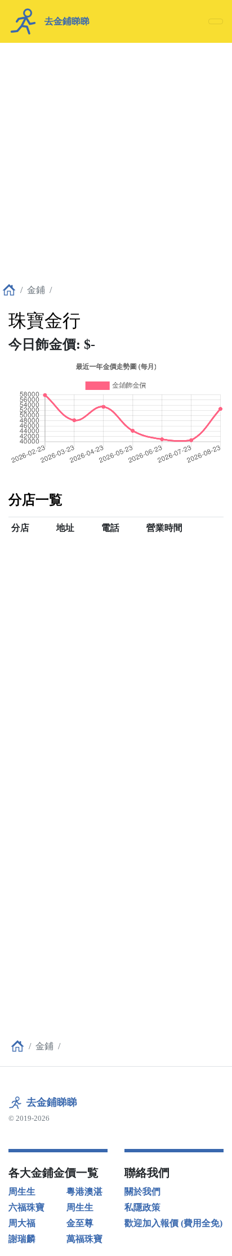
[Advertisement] (116, 159)
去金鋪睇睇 (51, 1102)
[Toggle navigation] (215, 21)
